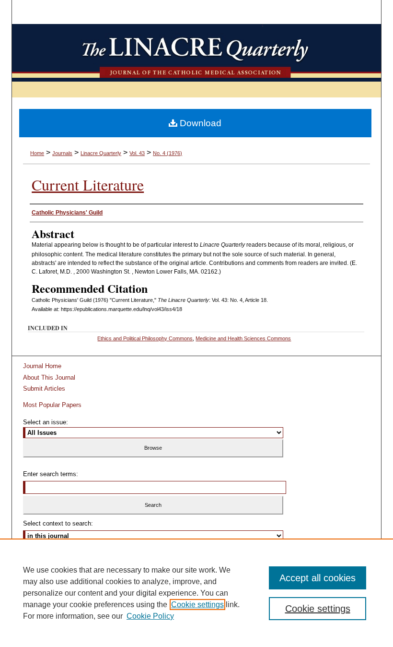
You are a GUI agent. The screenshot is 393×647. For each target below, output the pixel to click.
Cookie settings (197, 604)
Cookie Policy (150, 616)
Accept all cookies (317, 578)
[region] (196, 593)
